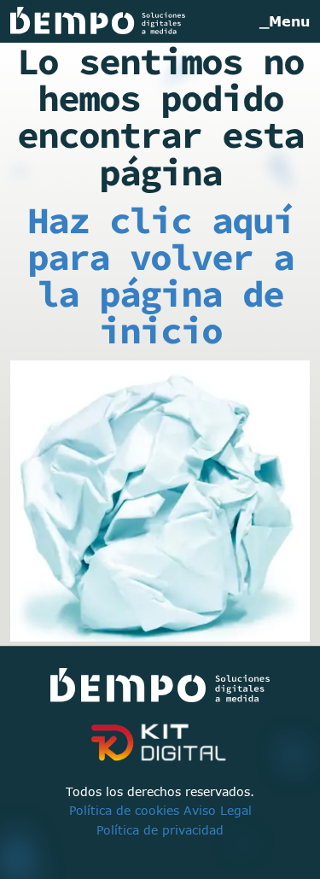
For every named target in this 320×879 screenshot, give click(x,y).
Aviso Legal (217, 810)
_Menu (284, 21)
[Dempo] (97, 21)
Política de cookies (124, 810)
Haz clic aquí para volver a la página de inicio (160, 275)
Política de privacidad (160, 830)
